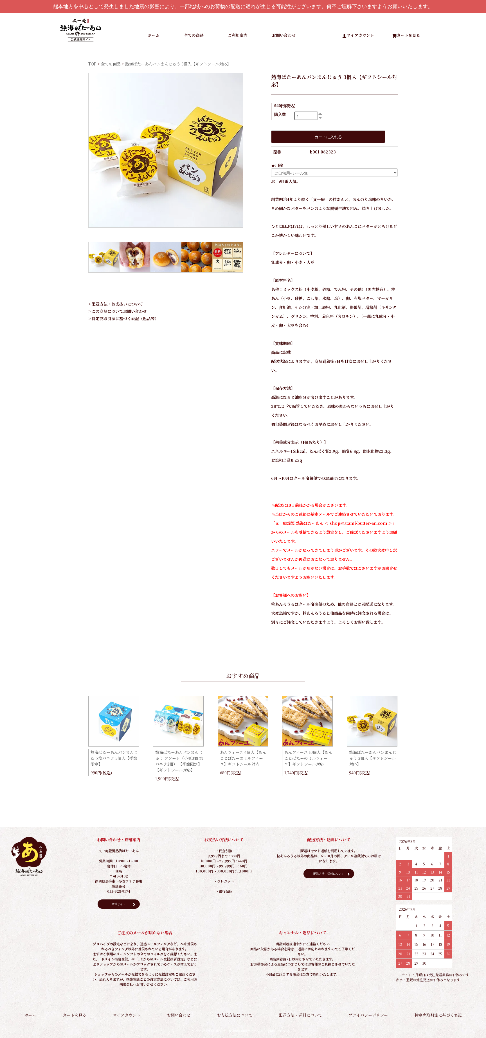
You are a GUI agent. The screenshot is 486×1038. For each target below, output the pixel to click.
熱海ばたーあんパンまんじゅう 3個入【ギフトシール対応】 (372, 758)
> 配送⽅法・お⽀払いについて (115, 304)
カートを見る (408, 35)
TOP (92, 64)
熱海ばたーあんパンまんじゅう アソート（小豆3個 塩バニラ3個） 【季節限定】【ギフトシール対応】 (179, 761)
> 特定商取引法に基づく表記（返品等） (123, 318)
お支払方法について (234, 1015)
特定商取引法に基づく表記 (438, 1015)
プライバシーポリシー (368, 1015)
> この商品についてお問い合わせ (117, 311)
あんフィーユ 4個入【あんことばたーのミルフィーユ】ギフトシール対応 (243, 758)
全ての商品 (194, 35)
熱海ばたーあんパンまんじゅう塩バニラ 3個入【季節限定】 (114, 758)
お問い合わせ (284, 35)
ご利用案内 (238, 35)
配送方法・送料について (328, 873)
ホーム (153, 35)
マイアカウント (360, 35)
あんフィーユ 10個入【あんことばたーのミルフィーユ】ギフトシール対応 (308, 758)
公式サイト (119, 904)
